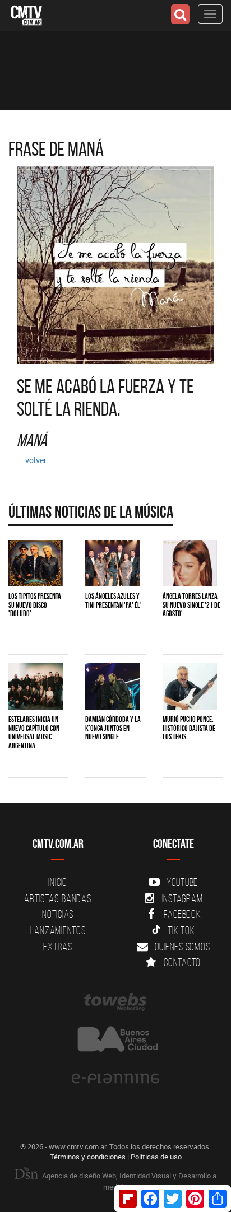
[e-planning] (115, 1078)
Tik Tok (181, 930)
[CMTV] (26, 14)
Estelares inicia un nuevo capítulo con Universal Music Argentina (33, 732)
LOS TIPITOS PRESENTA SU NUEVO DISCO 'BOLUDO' (34, 604)
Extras (57, 946)
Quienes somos (182, 946)
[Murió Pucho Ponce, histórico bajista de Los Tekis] (190, 686)
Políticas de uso (156, 1157)
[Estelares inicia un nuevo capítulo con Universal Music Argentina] (35, 686)
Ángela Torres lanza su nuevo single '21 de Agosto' (191, 604)
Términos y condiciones (88, 1157)
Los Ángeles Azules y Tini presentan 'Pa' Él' (113, 600)
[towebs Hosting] (115, 1002)
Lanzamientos (58, 930)
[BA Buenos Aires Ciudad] (115, 1040)
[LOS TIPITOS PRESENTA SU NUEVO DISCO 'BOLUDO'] (35, 563)
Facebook (182, 914)
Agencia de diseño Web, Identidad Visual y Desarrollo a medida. (128, 1181)
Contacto (182, 962)
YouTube (182, 882)
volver (36, 460)
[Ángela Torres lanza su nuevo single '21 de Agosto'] (190, 563)
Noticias (57, 914)
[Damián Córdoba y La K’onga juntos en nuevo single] (112, 686)
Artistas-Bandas (57, 898)
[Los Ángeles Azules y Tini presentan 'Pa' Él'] (112, 563)
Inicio (57, 882)
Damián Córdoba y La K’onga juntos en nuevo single (113, 728)
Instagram (182, 898)
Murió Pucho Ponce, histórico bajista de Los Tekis (189, 728)
